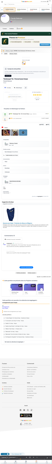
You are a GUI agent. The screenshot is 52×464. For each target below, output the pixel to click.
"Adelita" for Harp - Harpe (10, 323)
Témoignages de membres (8, 371)
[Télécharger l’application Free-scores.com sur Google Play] (26, 415)
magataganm (40, 196)
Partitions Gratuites (8, 386)
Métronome (29, 397)
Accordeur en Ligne (31, 388)
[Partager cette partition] (25, 87)
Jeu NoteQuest (30, 395)
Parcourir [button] (15, 462)
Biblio (26, 462)
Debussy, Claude (13, 53)
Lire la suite (8, 75)
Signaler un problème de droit (44, 276)
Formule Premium (31, 374)
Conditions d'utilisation (7, 374)
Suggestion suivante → (8, 203)
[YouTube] (24, 410)
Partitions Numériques (9, 391)
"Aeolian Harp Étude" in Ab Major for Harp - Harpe (15, 326)
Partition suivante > (32, 272)
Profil (47, 462)
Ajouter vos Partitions (31, 369)
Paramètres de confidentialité (8, 378)
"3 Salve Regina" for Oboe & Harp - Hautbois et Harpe (16, 318)
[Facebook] (20, 410)
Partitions (12, 28)
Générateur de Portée (32, 393)
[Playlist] (50, 457)
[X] (27, 410)
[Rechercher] (48, 4)
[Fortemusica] (21, 424)
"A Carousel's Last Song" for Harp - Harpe (14, 320)
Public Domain (6, 192)
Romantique (7, 168)
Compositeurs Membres (32, 367)
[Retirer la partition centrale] (23, 454)
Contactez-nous (5, 369)
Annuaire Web (30, 391)
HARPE (5, 53)
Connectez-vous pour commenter (13, 239)
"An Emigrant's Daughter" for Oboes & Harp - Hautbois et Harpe (18, 336)
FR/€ (50, 0)
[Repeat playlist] (37, 457)
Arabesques (7, 172)
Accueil (5, 462)
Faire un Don (30, 376)
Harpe (6, 161)
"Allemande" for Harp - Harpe (11, 331)
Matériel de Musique (8, 393)
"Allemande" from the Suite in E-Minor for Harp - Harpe (16, 334)
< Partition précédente (21, 272)
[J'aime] (17, 457)
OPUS (36, 462)
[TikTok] (31, 410)
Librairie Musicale (7, 388)
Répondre (9, 248)
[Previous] (26, 457)
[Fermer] (49, 34)
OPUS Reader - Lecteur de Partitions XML (36, 386)
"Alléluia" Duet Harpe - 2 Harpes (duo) (13, 328)
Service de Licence (31, 371)
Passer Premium (45, 44)
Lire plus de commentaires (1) (26, 267)
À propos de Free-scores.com (8, 367)
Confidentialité (5, 376)
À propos (5, 28)
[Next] (33, 457)
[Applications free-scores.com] (2, 10)
